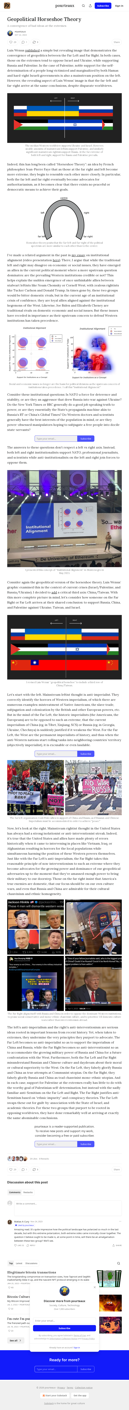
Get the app (80, 1395)
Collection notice (84, 1387)
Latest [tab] (19, 1263)
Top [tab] (11, 1263)
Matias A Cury (21, 1221)
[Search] (83, 6)
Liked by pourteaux (26, 1225)
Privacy (61, 1387)
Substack (49, 1403)
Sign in (119, 5)
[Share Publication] (90, 6)
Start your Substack (56, 1395)
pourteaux (20, 32)
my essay (78, 255)
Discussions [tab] (31, 1263)
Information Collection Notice (63, 1338)
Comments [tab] (14, 1192)
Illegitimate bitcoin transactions (31, 1272)
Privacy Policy (88, 1338)
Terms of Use (80, 1335)
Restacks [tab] (28, 1192)
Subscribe (103, 5)
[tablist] (20, 1192)
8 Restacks (44, 1158)
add (54, 592)
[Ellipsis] (120, 1221)
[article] (64, 1280)
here (56, 260)
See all (13, 1340)
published (32, 50)
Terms (70, 1387)
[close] (94, 1287)
